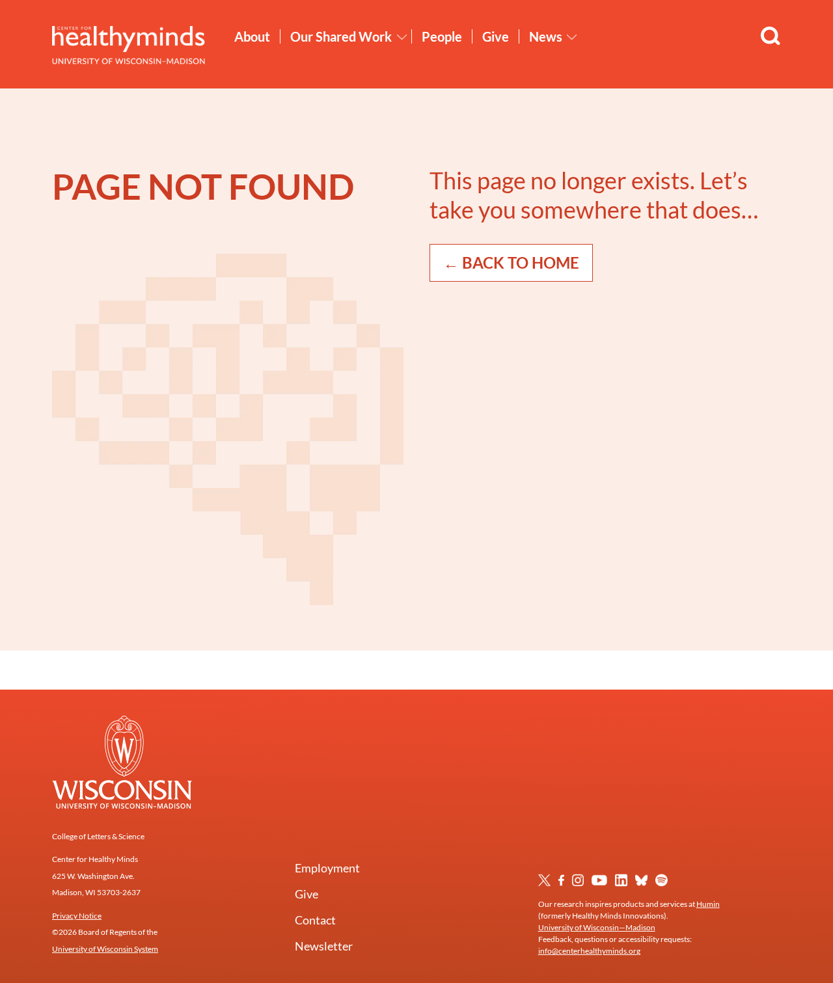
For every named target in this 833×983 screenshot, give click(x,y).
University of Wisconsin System (105, 949)
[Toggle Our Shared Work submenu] (402, 37)
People (442, 36)
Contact (315, 920)
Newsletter (324, 946)
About (252, 36)
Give (495, 36)
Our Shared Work (341, 36)
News (545, 36)
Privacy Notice (77, 916)
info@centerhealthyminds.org (589, 951)
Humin (708, 904)
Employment (327, 868)
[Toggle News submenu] (572, 37)
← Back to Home (511, 262)
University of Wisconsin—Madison (596, 927)
